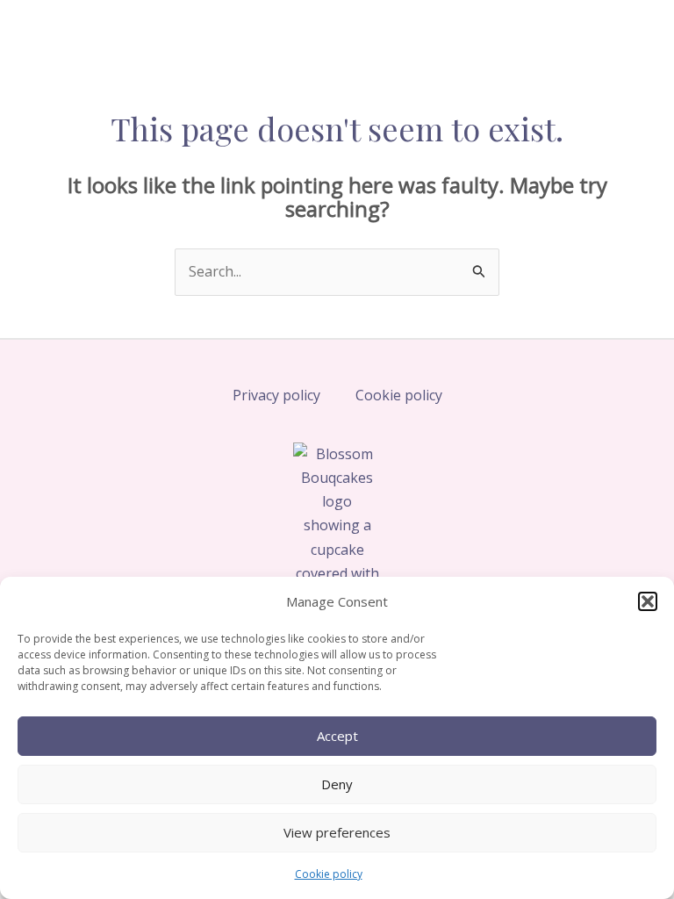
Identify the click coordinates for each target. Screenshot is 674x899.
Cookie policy (328, 874)
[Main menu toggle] (623, 33)
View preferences (337, 832)
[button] (647, 601)
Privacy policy (276, 395)
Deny (337, 784)
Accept (337, 735)
